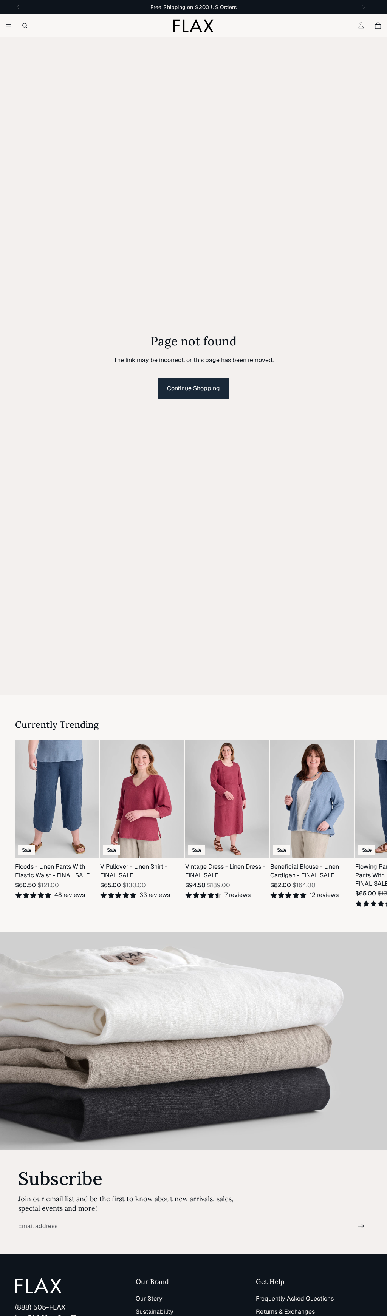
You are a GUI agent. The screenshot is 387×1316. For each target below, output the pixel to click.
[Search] (25, 25)
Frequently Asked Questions (295, 1298)
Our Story (149, 1298)
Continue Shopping (193, 388)
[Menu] (8, 25)
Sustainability (154, 1312)
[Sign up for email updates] (361, 1226)
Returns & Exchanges (285, 1312)
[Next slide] (363, 823)
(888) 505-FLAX (40, 1307)
